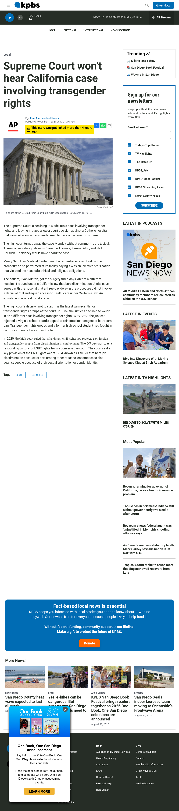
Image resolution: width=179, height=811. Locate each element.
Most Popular (134, 441)
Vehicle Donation (145, 783)
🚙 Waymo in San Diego (143, 74)
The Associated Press (44, 118)
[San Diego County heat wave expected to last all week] (25, 677)
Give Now (163, 5)
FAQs (99, 770)
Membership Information (149, 764)
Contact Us (102, 764)
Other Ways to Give (146, 770)
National (70, 30)
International (93, 30)
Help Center (102, 789)
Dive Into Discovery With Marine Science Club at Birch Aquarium (145, 360)
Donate (89, 643)
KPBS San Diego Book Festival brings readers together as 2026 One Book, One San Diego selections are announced (110, 708)
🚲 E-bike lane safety (141, 60)
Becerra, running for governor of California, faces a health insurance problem (148, 490)
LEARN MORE (39, 791)
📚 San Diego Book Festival (145, 67)
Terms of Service (65, 802)
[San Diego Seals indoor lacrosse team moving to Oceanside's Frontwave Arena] (154, 677)
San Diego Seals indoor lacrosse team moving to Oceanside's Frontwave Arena (153, 704)
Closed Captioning (106, 758)
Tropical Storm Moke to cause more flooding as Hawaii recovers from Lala (148, 568)
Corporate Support (146, 751)
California (37, 374)
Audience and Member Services (113, 751)
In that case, (81, 316)
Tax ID (139, 777)
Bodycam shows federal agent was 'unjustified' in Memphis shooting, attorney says (147, 529)
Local (53, 30)
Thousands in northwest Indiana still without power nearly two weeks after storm (148, 510)
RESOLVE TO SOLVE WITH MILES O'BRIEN (146, 424)
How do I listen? (104, 777)
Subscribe (149, 205)
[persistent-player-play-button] (9, 17)
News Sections (120, 30)
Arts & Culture (98, 692)
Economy (138, 692)
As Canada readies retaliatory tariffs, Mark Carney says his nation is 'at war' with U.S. (149, 549)
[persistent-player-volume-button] (20, 18)
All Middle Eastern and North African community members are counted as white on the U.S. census (149, 295)
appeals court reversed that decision (26, 298)
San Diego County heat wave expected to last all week (24, 701)
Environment (11, 692)
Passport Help (104, 783)
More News (15, 660)
